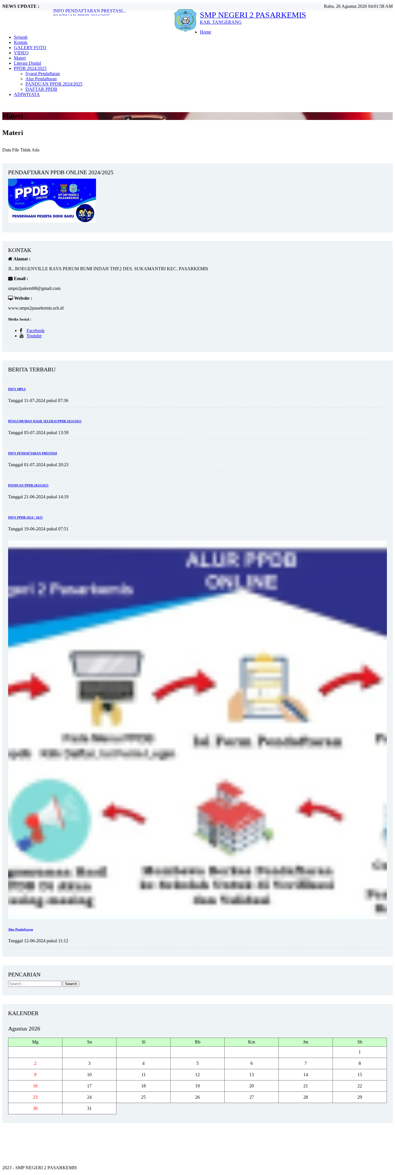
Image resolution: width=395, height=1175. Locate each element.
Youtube (34, 335)
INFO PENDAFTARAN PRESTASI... (89, 10)
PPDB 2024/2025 (30, 68)
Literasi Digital (27, 63)
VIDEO (21, 52)
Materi (20, 57)
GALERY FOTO (30, 47)
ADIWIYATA (27, 94)
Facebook (36, 330)
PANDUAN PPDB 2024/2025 (53, 84)
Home (205, 31)
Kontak (20, 42)
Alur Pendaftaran (41, 78)
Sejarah (20, 37)
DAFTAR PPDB (41, 89)
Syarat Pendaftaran (42, 73)
